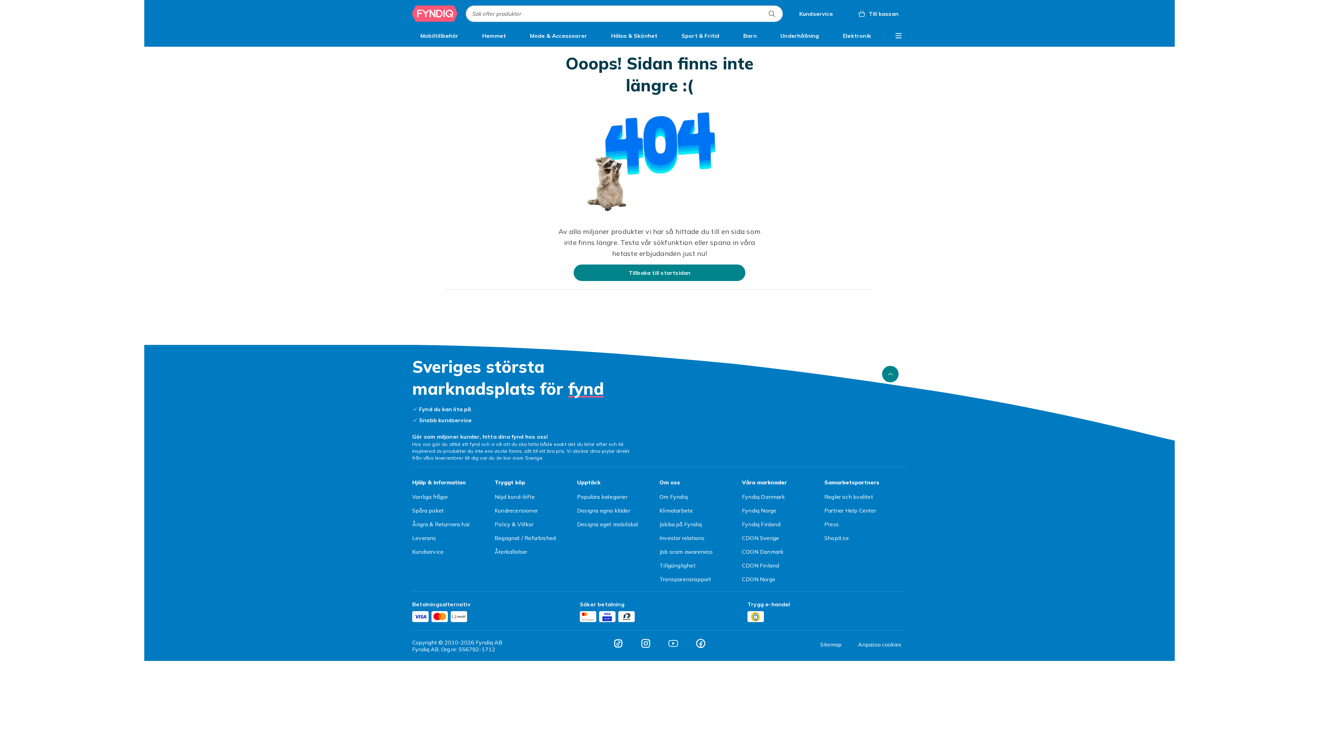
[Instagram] (646, 643)
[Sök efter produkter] (772, 13)
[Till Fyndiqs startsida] (435, 13)
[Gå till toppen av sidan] (890, 374)
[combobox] (624, 13)
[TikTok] (618, 643)
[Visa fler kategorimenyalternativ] (898, 35)
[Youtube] (673, 643)
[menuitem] (439, 35)
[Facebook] (701, 643)
